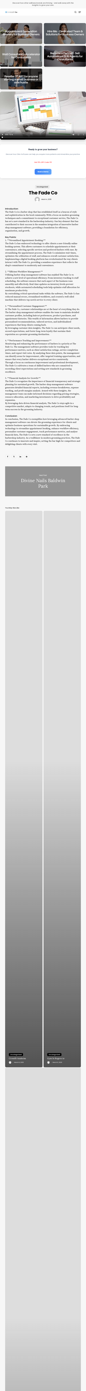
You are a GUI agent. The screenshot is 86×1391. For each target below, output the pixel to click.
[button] (80, 12)
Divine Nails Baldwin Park (43, 481)
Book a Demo (43, 172)
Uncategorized (42, 187)
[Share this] (7, 456)
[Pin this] (26, 456)
